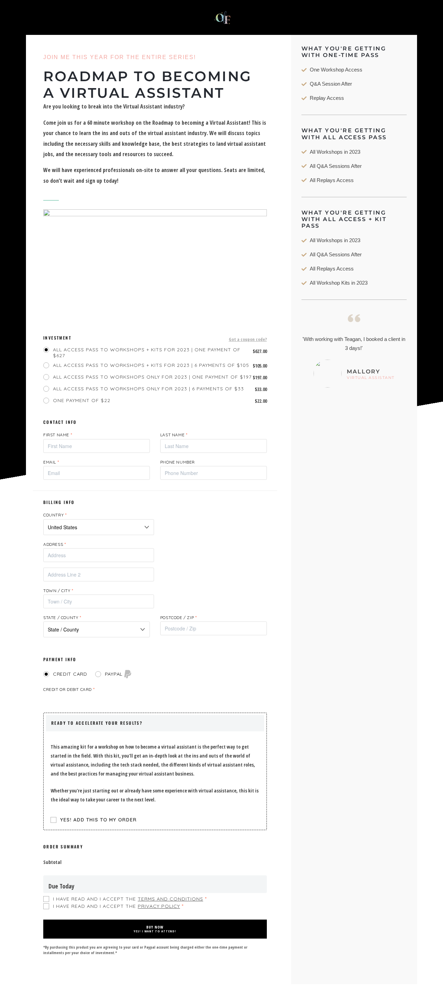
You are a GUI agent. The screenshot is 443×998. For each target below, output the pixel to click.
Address (54, 544)
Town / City (58, 590)
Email (51, 462)
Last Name (174, 434)
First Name (57, 434)
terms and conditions (170, 899)
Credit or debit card (68, 689)
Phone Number (177, 462)
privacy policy (159, 906)
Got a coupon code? (248, 339)
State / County (62, 617)
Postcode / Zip (178, 617)
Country (54, 514)
